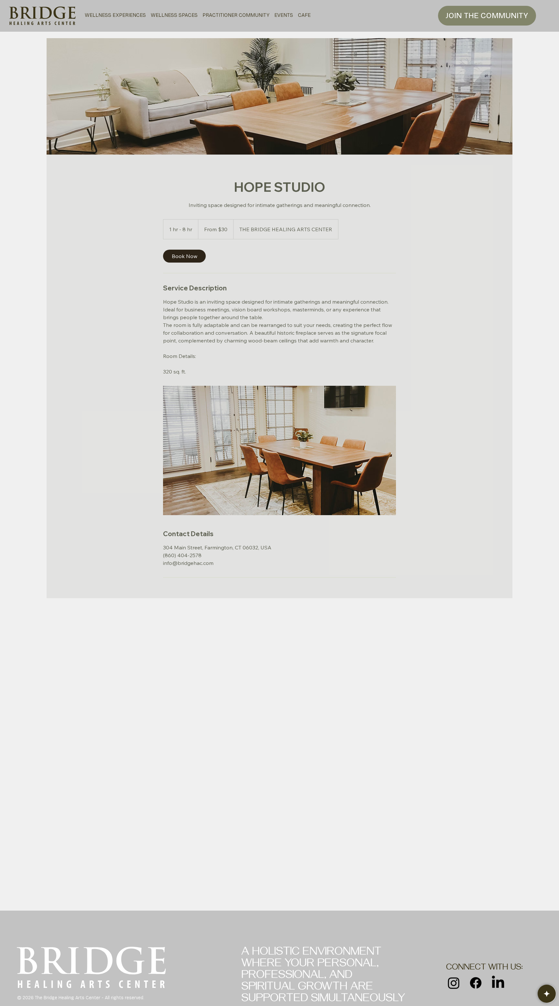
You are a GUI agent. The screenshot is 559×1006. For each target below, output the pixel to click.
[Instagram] (453, 982)
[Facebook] (475, 982)
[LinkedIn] (498, 982)
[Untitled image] (279, 450)
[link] (184, 256)
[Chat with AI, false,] (547, 994)
